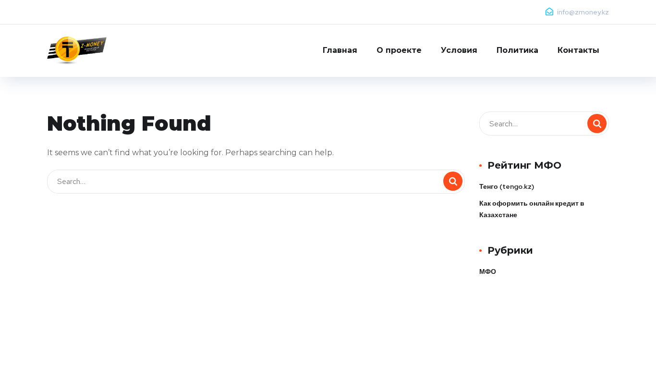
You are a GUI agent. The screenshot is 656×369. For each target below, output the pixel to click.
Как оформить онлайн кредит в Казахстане (531, 209)
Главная (340, 50)
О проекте (399, 50)
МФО (487, 271)
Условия (459, 50)
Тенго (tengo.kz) (506, 186)
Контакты (578, 50)
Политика (517, 50)
